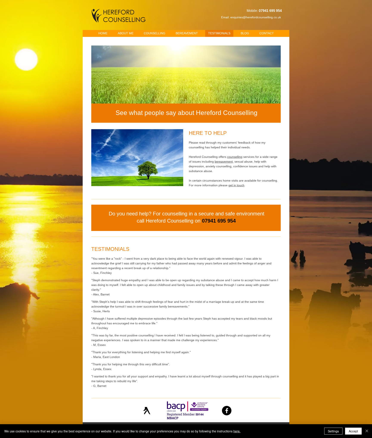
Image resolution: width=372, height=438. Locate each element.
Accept (353, 431)
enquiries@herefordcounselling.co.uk (255, 17)
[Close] (366, 431)
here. (236, 431)
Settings (333, 431)
